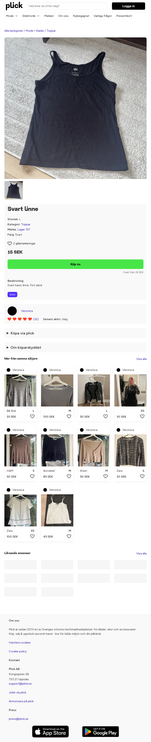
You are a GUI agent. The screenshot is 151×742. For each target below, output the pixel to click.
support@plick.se (20, 683)
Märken (49, 16)
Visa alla (141, 359)
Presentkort (124, 16)
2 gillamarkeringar (24, 243)
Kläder (40, 30)
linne (12, 294)
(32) (36, 319)
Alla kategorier (13, 30)
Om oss (63, 16)
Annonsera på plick (21, 701)
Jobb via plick (17, 692)
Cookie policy (18, 651)
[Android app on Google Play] (100, 731)
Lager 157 (23, 229)
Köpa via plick (22, 333)
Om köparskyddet (25, 347)
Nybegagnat (81, 16)
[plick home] (14, 6)
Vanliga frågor (103, 16)
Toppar (51, 30)
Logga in (128, 6)
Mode (10, 16)
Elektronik (28, 16)
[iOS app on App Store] (50, 731)
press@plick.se (18, 719)
